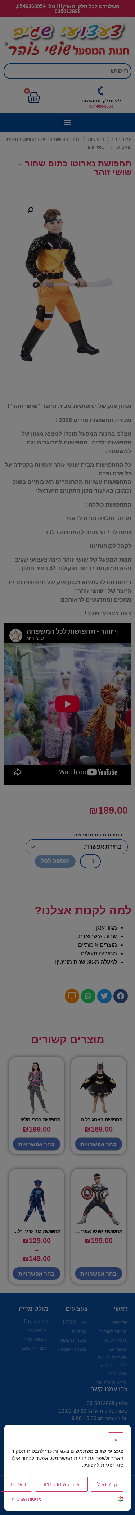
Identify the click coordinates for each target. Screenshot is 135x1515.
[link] (120, 1499)
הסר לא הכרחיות (61, 1484)
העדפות (16, 1484)
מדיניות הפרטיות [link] (26, 1499)
